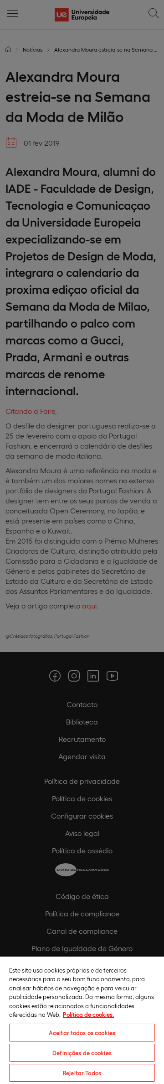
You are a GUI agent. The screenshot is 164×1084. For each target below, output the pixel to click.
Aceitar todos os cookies (82, 1032)
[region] (82, 1020)
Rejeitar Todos (82, 1072)
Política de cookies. (88, 1014)
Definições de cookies (82, 1052)
